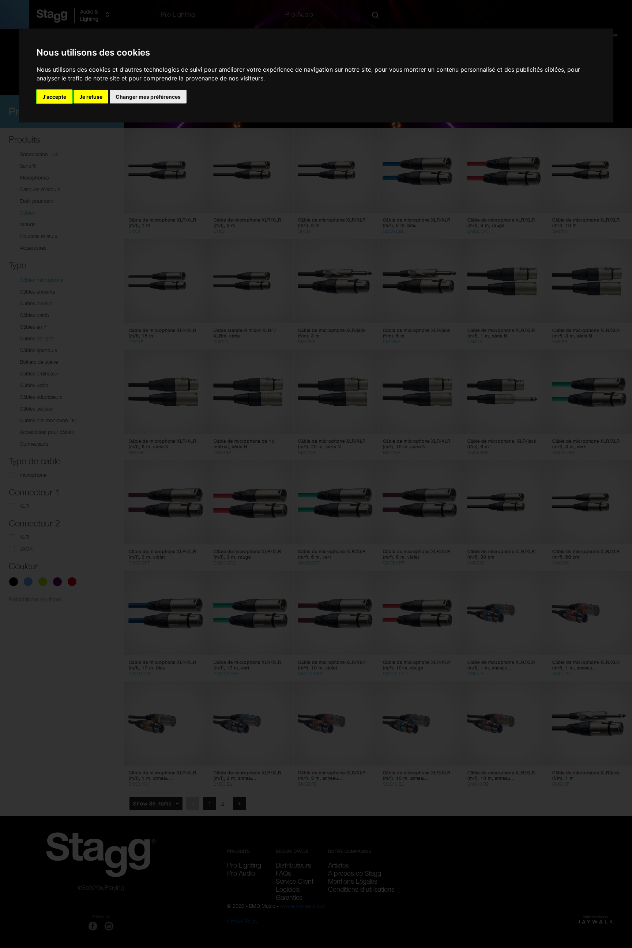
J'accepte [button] (54, 97)
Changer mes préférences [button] (148, 97)
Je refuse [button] (90, 97)
